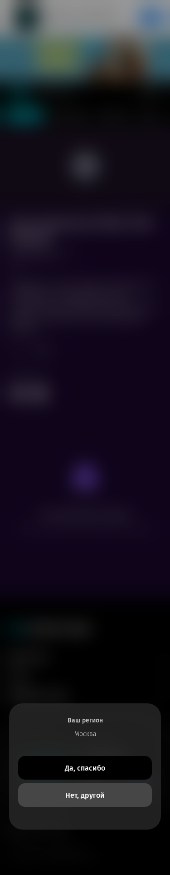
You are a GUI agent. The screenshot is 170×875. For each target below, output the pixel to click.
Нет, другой (85, 795)
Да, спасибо (85, 768)
